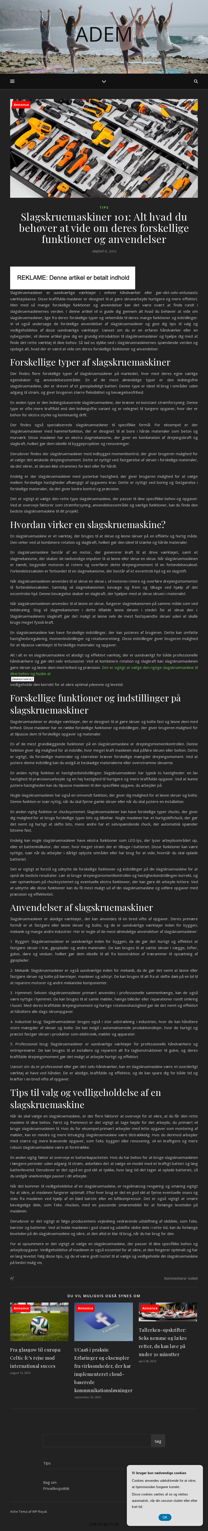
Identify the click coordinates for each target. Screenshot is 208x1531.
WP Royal (39, 1511)
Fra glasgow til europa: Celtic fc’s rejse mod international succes (35, 1358)
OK (165, 1517)
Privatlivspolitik (56, 1488)
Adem (104, 34)
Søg (158, 1441)
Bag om (50, 1482)
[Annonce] (39, 1339)
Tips (104, 207)
